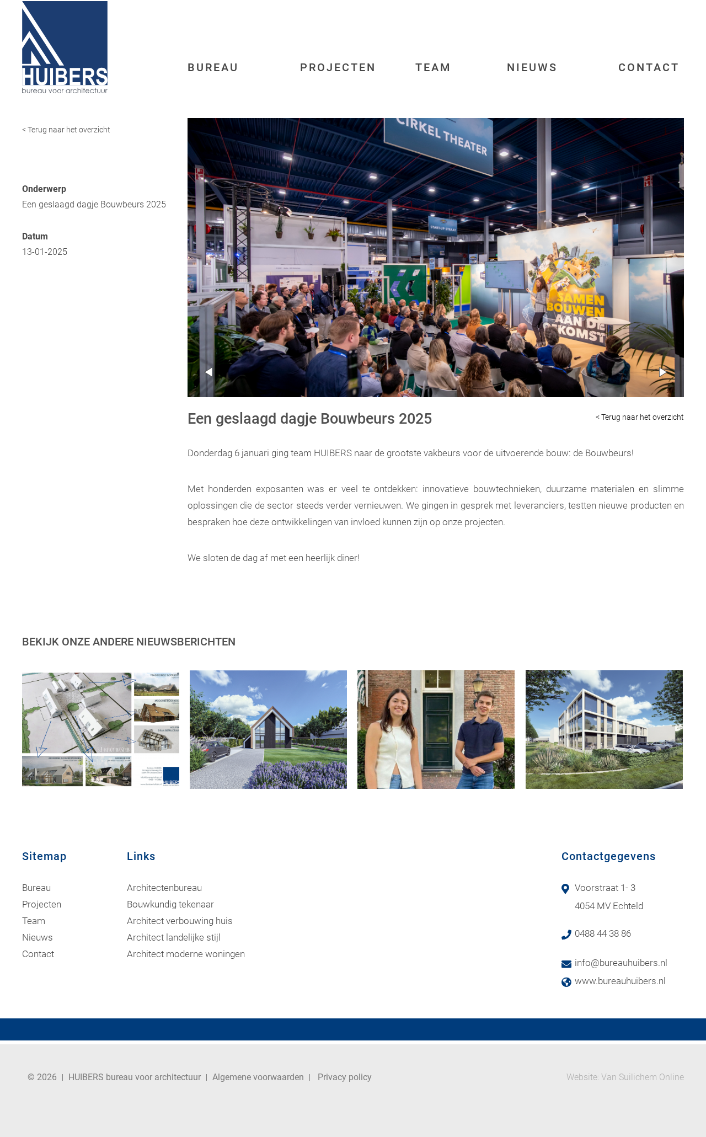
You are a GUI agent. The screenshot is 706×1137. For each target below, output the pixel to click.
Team (433, 67)
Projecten (338, 67)
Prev (208, 372)
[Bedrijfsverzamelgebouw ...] (604, 729)
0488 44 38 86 (603, 933)
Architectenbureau (164, 887)
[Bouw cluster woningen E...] (100, 729)
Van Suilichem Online (642, 1077)
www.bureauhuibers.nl (620, 980)
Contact (649, 67)
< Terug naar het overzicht (66, 129)
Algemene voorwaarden (258, 1077)
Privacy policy (345, 1077)
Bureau (213, 67)
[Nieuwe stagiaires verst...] (436, 729)
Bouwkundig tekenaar (170, 904)
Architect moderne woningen (186, 953)
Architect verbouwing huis (180, 920)
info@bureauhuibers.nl (621, 962)
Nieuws (532, 67)
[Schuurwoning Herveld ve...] (268, 729)
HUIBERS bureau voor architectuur (134, 1077)
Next (663, 372)
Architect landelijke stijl (174, 937)
